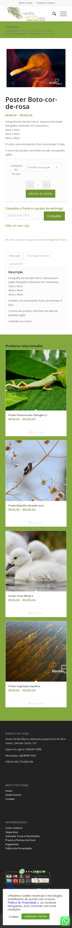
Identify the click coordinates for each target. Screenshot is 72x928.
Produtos (12, 27)
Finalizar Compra (46, 2)
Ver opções (37, 432)
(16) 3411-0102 (33, 749)
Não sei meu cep (17, 225)
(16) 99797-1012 (27, 755)
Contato (10, 799)
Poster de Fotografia (47, 239)
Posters (62, 239)
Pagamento (12, 844)
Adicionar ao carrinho (40, 193)
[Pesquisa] (52, 13)
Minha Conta (25, 2)
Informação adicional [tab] (38, 255)
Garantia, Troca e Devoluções (22, 836)
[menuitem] (25, 3)
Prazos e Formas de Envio (20, 840)
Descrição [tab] (14, 255)
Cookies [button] (14, 916)
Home (8, 790)
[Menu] (61, 13)
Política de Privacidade (18, 848)
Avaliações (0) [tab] (16, 263)
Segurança (11, 832)
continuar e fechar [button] (35, 916)
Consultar (54, 216)
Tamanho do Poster (16, 169)
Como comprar (13, 828)
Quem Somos (13, 794)
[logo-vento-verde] (29, 13)
